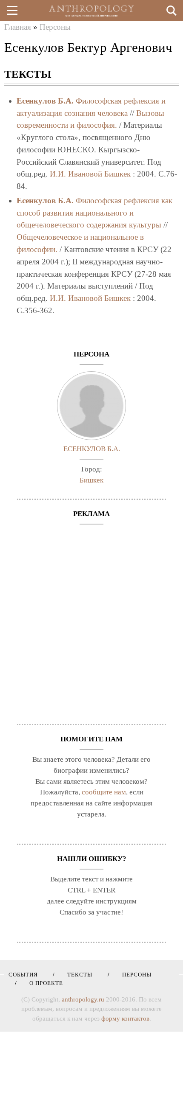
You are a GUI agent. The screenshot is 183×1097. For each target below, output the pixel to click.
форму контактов (125, 1018)
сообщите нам (104, 792)
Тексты (76, 974)
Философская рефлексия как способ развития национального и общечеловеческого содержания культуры (94, 213)
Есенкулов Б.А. (45, 100)
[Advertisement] (91, 620)
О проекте (43, 983)
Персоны (55, 26)
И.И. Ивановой (76, 173)
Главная (17, 26)
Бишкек (117, 173)
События (23, 974)
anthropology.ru (83, 999)
